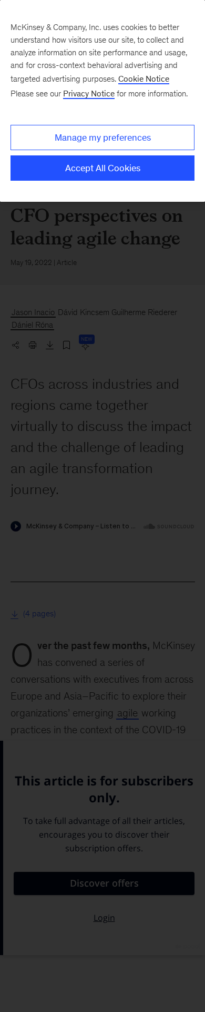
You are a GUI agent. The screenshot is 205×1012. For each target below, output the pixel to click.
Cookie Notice (143, 78)
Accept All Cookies (102, 168)
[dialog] (102, 101)
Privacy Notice (89, 93)
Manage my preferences (103, 137)
